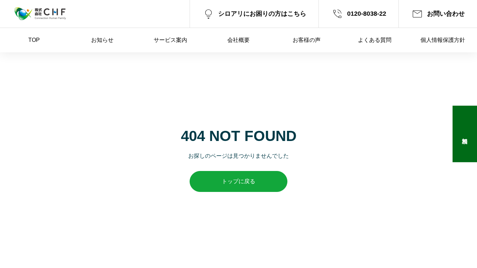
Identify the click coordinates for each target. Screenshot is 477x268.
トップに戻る (238, 181)
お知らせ (102, 40)
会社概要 (238, 40)
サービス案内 (170, 40)
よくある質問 (374, 40)
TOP (34, 40)
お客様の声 (307, 40)
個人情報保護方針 (442, 40)
